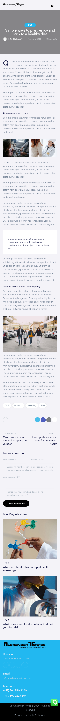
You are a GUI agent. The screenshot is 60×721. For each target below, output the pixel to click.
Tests (43, 405)
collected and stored (16, 495)
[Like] (6, 419)
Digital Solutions (36, 715)
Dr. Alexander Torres (20, 705)
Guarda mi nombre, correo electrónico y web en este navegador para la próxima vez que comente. (30, 468)
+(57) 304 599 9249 (15, 690)
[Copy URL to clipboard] (54, 419)
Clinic (7, 405)
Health (30, 25)
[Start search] (45, 5)
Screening (31, 405)
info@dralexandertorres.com (18, 678)
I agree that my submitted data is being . (25, 493)
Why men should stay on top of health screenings (26, 568)
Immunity (18, 405)
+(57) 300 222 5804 (15, 695)
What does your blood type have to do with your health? (29, 626)
